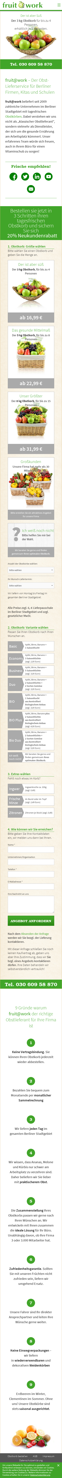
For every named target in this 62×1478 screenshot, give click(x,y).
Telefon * (12, 869)
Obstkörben (13, 116)
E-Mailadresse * (15, 881)
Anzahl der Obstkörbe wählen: (23, 563)
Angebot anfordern (31, 920)
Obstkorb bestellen (18, 1456)
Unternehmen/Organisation (21, 857)
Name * (11, 844)
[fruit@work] (29, 4)
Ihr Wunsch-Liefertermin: (20, 579)
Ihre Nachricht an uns (18, 893)
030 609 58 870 (35, 64)
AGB (35, 1456)
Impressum (48, 1456)
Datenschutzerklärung (30, 1460)
